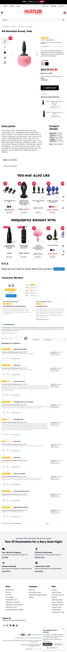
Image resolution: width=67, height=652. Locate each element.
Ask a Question (45, 46)
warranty (26, 150)
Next (47, 523)
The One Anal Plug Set (38, 201)
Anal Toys (21, 26)
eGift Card (45, 6)
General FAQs (56, 610)
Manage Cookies (57, 605)
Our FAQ (5, 557)
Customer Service (58, 595)
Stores (5, 6)
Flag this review (16, 358)
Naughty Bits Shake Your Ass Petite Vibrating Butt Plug (24, 202)
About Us (32, 590)
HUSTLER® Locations (13, 602)
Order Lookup (56, 592)
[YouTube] (13, 625)
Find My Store (40, 557)
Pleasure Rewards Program (14, 610)
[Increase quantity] (48, 83)
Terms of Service (57, 602)
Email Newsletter (57, 600)
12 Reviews (43, 40)
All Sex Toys (9, 590)
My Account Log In (35, 592)
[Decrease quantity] (42, 83)
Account (61, 6)
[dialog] (53, 638)
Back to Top (18, 523)
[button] (2, 12)
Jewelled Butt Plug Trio (9, 201)
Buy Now (9, 212)
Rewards (53, 6)
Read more (45, 641)
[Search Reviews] (25, 338)
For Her (8, 592)
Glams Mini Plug (53, 245)
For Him (8, 595)
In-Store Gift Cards (58, 612)
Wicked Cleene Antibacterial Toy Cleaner (9, 247)
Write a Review (50, 40)
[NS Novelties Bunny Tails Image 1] (24, 54)
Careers (31, 597)
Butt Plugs (29, 26)
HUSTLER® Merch (11, 600)
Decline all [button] (58, 644)
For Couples (10, 597)
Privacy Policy (56, 607)
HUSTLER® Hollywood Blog (37, 595)
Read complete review (42, 319)
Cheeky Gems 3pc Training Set (52, 201)
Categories (5, 26)
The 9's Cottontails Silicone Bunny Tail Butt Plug (38, 247)
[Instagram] (10, 625)
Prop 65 (54, 597)
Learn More (6, 571)
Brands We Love (11, 607)
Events (12, 6)
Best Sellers (39, 571)
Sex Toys (13, 26)
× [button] (63, 629)
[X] (7, 625)
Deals (18, 6)
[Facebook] (4, 625)
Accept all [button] (47, 644)
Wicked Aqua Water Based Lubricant (24, 247)
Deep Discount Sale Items (14, 605)
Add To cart (50, 88)
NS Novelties (12, 166)
